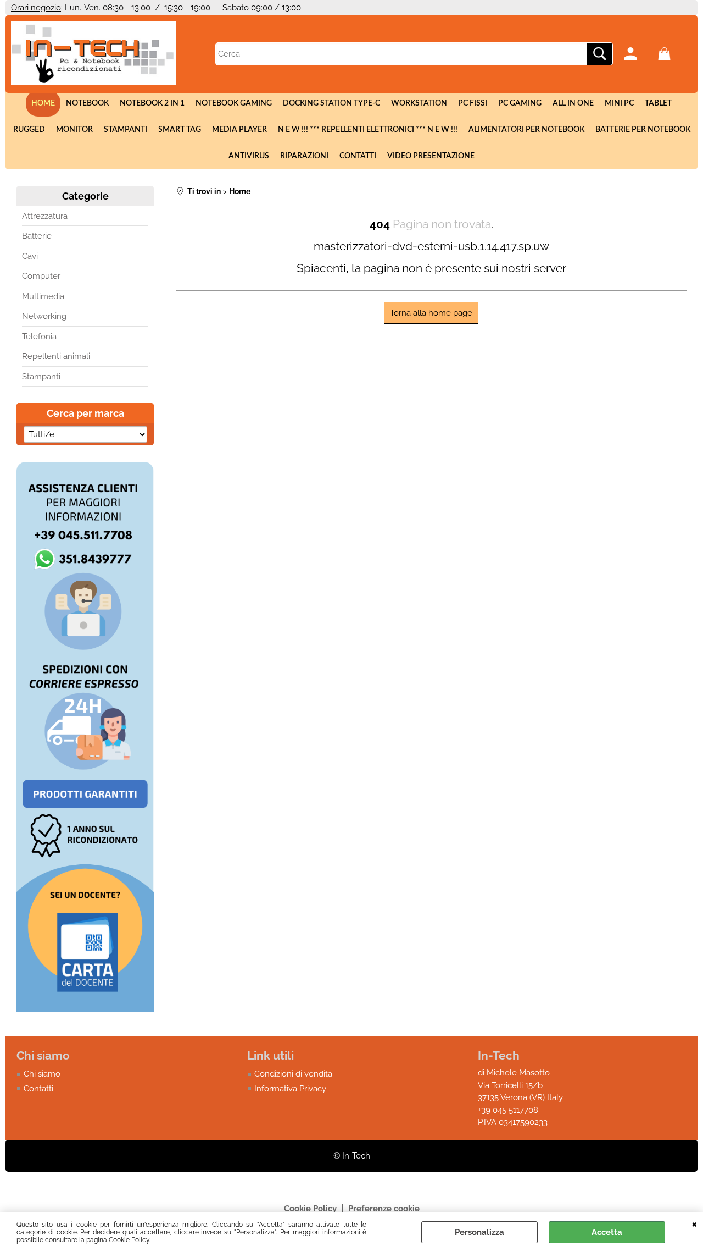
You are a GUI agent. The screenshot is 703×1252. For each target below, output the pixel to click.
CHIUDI (694, 1223)
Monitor (74, 130)
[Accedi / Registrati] (638, 54)
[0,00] (672, 54)
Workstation (419, 103)
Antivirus (248, 156)
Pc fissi (472, 103)
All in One (573, 103)
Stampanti (125, 130)
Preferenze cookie (384, 1209)
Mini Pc (619, 103)
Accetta (607, 1232)
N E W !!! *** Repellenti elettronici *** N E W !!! (367, 130)
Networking (44, 316)
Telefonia (39, 336)
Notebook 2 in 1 (152, 103)
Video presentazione (431, 156)
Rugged (29, 130)
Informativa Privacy (290, 1089)
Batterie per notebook (642, 130)
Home (43, 103)
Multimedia (43, 296)
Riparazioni (304, 156)
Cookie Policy (129, 1240)
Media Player (239, 130)
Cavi (30, 256)
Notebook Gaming (234, 103)
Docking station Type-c (331, 103)
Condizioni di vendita (293, 1074)
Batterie (37, 236)
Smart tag (179, 130)
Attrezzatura (45, 216)
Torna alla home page (431, 313)
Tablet (658, 103)
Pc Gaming (520, 103)
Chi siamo (42, 1074)
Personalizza (479, 1232)
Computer (41, 276)
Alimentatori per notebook (526, 130)
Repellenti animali (56, 356)
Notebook (87, 103)
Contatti (357, 156)
